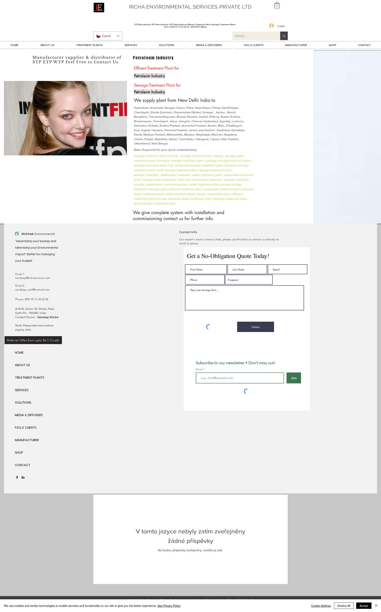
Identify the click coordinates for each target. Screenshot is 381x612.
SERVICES (22, 390)
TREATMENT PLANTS (29, 377)
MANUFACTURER (27, 440)
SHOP (19, 452)
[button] (277, 5)
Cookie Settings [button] (321, 606)
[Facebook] (17, 477)
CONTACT (22, 465)
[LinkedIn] (23, 477)
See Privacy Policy (169, 606)
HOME (19, 352)
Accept (364, 606)
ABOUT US (22, 365)
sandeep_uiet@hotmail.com (32, 289)
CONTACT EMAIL (198, 27)
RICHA (28, 234)
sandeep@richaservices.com (32, 278)
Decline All (343, 606)
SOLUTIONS (23, 402)
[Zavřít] (376, 605)
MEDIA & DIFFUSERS (29, 415)
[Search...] (284, 36)
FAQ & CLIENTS (26, 427)
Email (199, 369)
